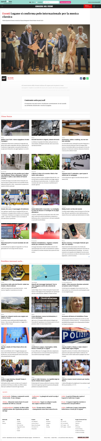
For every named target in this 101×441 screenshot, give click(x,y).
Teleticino (77, 423)
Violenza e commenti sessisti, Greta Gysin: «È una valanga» (16, 397)
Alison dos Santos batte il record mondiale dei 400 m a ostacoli (15, 402)
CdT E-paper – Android (66, 427)
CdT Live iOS (63, 421)
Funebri (18, 430)
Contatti (18, 421)
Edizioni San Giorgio (36, 425)
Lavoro (18, 428)
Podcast (4, 423)
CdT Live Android (64, 423)
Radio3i (77, 425)
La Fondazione (78, 421)
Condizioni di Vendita (79, 432)
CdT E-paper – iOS (65, 425)
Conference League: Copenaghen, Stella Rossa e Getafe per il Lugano (74, 408)
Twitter (47, 425)
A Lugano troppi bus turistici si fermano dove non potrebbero (74, 402)
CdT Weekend (34, 421)
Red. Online (10, 78)
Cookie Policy (54, 437)
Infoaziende (34, 428)
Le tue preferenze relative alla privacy (65, 437)
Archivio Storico (35, 423)
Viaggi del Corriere (21, 427)
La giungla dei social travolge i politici (45, 397)
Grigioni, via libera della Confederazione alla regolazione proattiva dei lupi (16, 409)
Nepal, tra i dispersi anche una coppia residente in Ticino (44, 402)
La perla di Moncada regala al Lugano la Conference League (73, 397)
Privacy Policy (47, 437)
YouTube (48, 427)
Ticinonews (77, 427)
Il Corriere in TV (35, 427)
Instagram (48, 423)
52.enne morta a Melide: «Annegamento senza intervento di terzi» (45, 408)
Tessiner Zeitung (78, 428)
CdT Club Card (20, 425)
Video (3, 421)
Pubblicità (19, 423)
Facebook (48, 421)
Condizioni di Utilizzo (79, 430)
